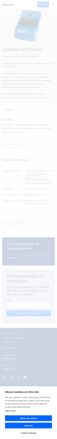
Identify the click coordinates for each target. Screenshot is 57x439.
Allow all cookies (28, 418)
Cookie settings (28, 433)
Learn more (10, 410)
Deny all (28, 425)
